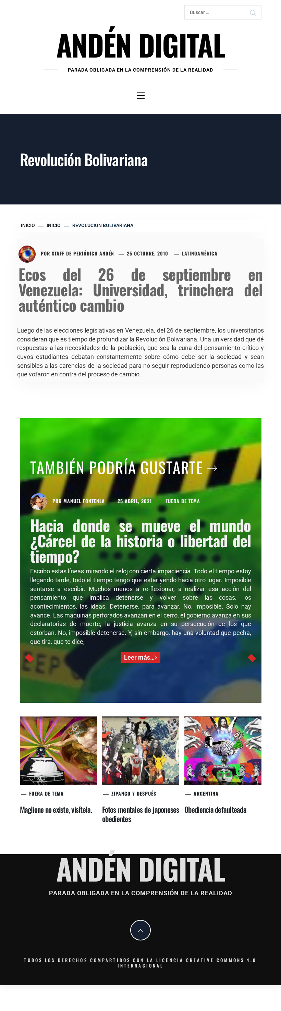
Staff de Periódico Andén (83, 253)
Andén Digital (140, 44)
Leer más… (139, 657)
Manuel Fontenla (84, 500)
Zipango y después (133, 793)
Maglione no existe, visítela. (56, 809)
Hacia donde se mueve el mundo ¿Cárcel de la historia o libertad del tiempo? (140, 540)
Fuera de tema (183, 500)
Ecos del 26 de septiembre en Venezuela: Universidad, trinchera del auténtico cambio (140, 289)
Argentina (206, 793)
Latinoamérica (200, 253)
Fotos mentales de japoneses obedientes (140, 814)
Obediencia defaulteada (215, 809)
